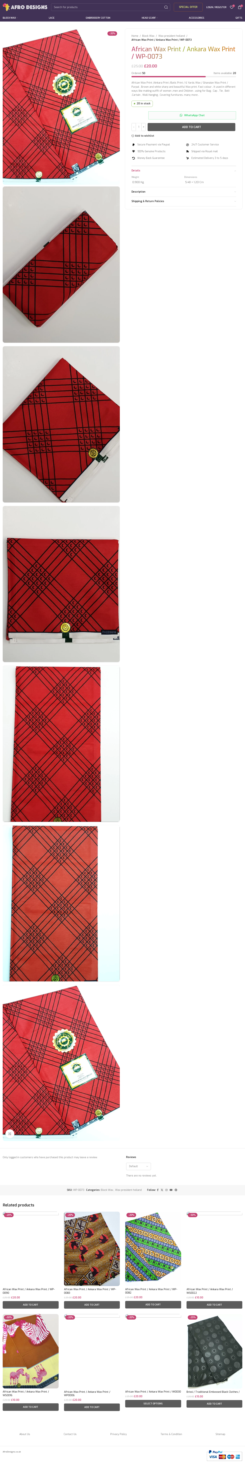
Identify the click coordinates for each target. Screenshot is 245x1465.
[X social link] (162, 1190)
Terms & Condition (171, 1434)
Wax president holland (171, 36)
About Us (24, 1434)
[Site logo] (25, 7)
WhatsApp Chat (194, 115)
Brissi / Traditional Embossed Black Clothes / (213, 1392)
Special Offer (188, 7)
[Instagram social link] (166, 1190)
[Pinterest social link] (176, 1190)
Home (134, 36)
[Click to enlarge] (9, 1133)
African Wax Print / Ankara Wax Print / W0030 (153, 1391)
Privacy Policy (118, 1434)
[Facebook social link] (158, 1190)
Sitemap (220, 1434)
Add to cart (191, 127)
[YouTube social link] (171, 1190)
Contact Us (70, 1434)
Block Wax (148, 36)
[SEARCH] (166, 7)
